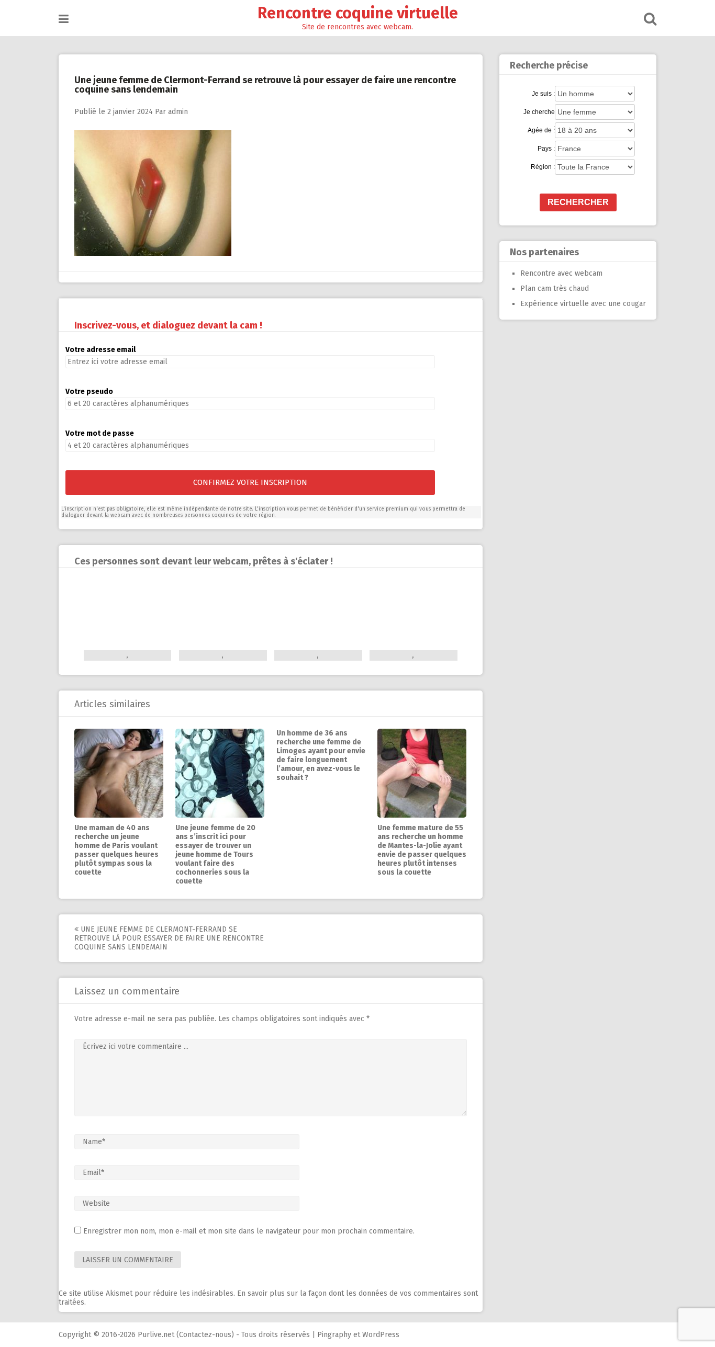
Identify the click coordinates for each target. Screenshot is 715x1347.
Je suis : (543, 93)
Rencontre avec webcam (561, 273)
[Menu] (64, 19)
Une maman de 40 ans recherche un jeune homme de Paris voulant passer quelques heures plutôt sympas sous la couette (116, 850)
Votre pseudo (89, 391)
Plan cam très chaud (554, 288)
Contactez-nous (205, 1334)
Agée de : (541, 130)
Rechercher (578, 202)
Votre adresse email (100, 349)
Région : (543, 167)
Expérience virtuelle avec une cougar (583, 303)
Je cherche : (539, 112)
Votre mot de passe (99, 433)
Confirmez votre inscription (250, 482)
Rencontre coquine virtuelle (358, 13)
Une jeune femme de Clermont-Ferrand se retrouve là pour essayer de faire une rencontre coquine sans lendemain (169, 938)
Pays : (546, 148)
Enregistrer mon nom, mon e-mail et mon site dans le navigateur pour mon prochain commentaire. (249, 1231)
